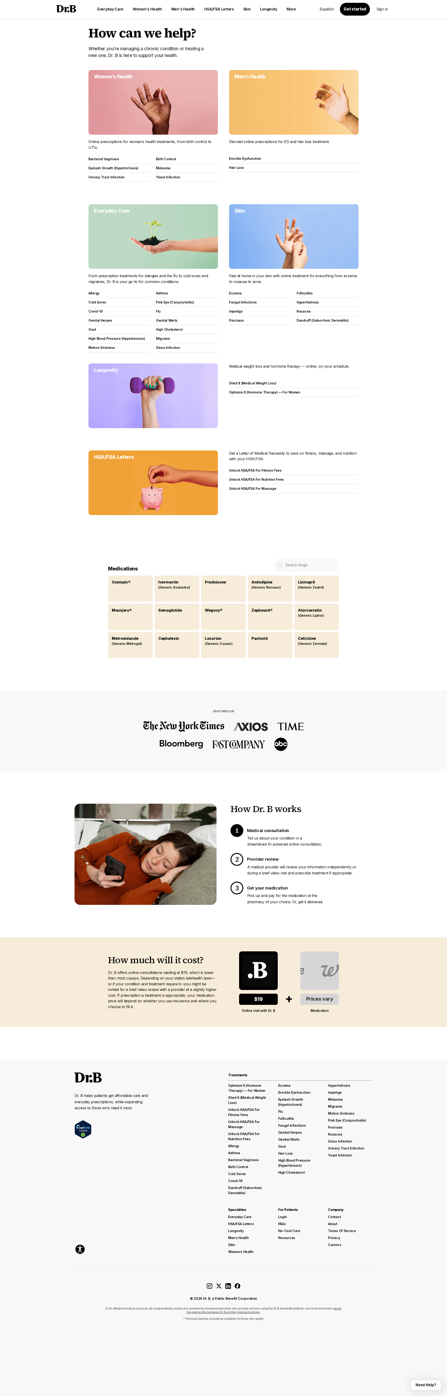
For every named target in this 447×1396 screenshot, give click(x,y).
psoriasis (335, 1127)
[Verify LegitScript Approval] (82, 1129)
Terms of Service (342, 1231)
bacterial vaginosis (243, 1160)
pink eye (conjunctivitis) (347, 1120)
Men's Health (183, 9)
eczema (284, 1085)
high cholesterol (291, 1172)
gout (282, 1146)
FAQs (282, 1224)
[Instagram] (209, 1287)
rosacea (335, 1134)
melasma (335, 1099)
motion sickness (341, 1113)
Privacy (334, 1238)
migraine (335, 1106)
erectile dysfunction (294, 1092)
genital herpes (290, 1132)
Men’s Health (238, 1238)
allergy (233, 1146)
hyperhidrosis (339, 1085)
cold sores (237, 1174)
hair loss (285, 1153)
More (291, 9)
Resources (286, 1238)
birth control (238, 1167)
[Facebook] (237, 1287)
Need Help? (426, 1385)
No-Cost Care (289, 1231)
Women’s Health (241, 1252)
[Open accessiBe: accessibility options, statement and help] (80, 1249)
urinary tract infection (346, 1148)
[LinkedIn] (228, 1287)
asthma (234, 1153)
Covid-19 (235, 1181)
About (332, 1224)
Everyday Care (110, 9)
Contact (334, 1217)
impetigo (335, 1092)
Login (282, 1217)
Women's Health (147, 9)
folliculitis (286, 1118)
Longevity (268, 9)
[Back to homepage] (66, 9)
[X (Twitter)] (219, 1287)
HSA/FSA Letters (219, 9)
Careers (334, 1245)
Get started (355, 9)
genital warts (289, 1139)
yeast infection (340, 1155)
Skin (247, 9)
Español (326, 9)
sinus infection (340, 1141)
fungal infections (292, 1125)
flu (280, 1111)
